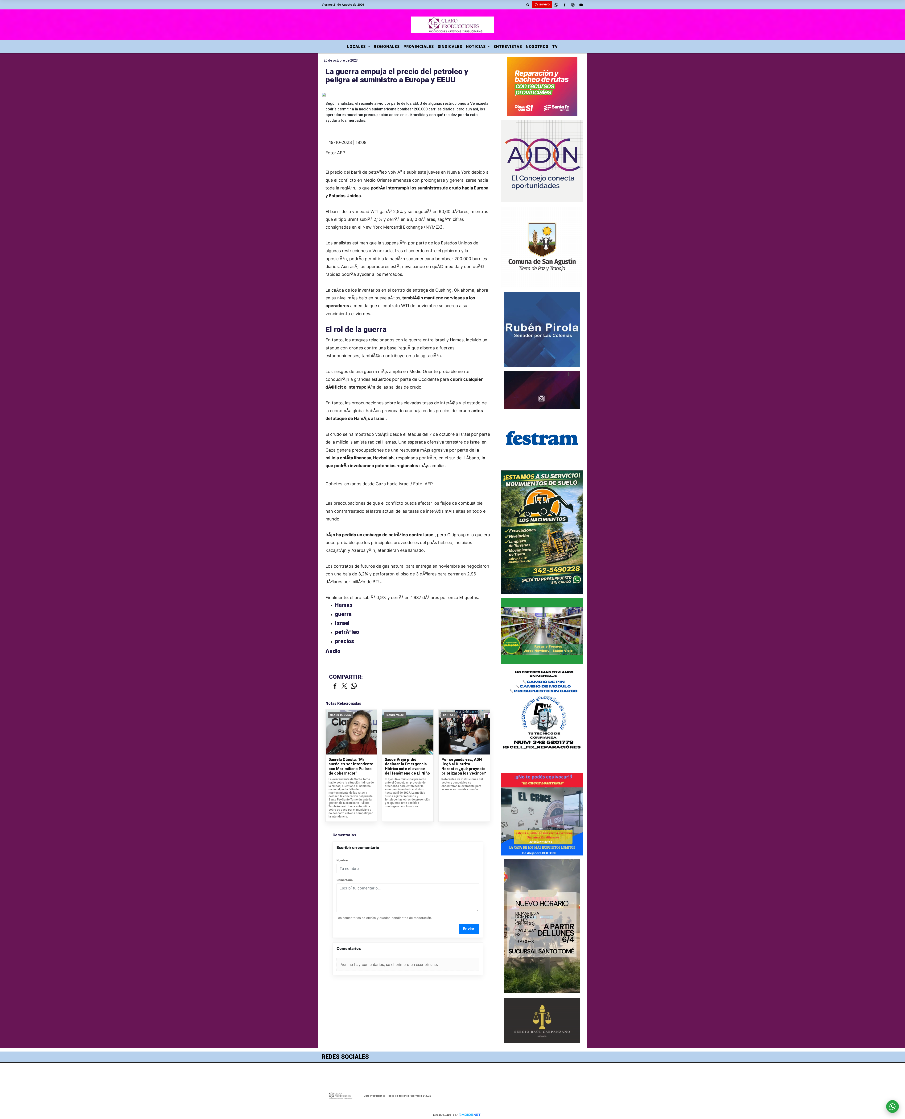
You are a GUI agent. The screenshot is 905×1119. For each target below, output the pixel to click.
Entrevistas (508, 46)
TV (555, 46)
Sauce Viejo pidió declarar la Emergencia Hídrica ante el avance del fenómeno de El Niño (407, 766)
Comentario (345, 880)
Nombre (342, 860)
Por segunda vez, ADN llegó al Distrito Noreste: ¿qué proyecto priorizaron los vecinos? (463, 766)
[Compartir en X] (344, 686)
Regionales (387, 46)
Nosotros (537, 46)
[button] (528, 5)
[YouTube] (581, 5)
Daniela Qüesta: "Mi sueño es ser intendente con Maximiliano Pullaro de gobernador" (351, 766)
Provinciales (418, 46)
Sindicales (450, 46)
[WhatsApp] (556, 5)
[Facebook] (564, 5)
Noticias (476, 46)
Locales (357, 46)
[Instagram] (573, 5)
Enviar (468, 928)
